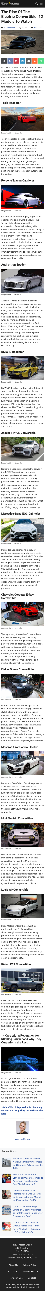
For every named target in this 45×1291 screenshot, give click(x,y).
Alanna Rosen (9, 27)
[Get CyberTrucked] (10, 4)
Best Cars (38, 27)
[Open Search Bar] (36, 4)
